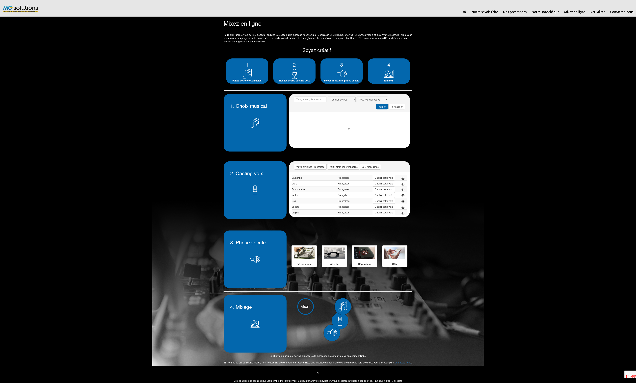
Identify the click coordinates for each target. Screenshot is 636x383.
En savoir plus (382, 380)
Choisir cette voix (384, 177)
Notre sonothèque (545, 12)
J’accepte (397, 380)
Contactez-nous (622, 12)
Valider (382, 106)
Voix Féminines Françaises (310, 166)
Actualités (597, 12)
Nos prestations (515, 12)
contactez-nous (403, 362)
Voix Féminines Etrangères (343, 166)
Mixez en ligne (574, 12)
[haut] (318, 372)
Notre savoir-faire (485, 12)
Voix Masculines (370, 166)
